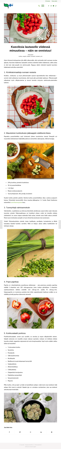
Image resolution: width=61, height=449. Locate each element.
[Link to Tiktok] (56, 6)
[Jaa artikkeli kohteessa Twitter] (20, 432)
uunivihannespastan (16, 202)
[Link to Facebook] (48, 6)
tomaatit (33, 56)
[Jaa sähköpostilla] (51, 432)
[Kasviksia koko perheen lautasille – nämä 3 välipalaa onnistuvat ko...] (60, 224)
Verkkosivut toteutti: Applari (30, 446)
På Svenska (47, 1)
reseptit (24, 56)
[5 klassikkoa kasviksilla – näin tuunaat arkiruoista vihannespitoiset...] (1, 224)
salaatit (28, 56)
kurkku (20, 56)
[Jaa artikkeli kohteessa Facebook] (9, 432)
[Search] (38, 5)
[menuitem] (48, 1)
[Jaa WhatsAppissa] (30, 432)
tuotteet (38, 56)
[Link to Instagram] (51, 6)
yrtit (41, 56)
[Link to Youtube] (53, 6)
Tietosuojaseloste (38, 444)
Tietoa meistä (54, 1)
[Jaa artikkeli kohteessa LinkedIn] (41, 432)
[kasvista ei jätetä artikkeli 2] (30, 28)
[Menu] (42, 5)
